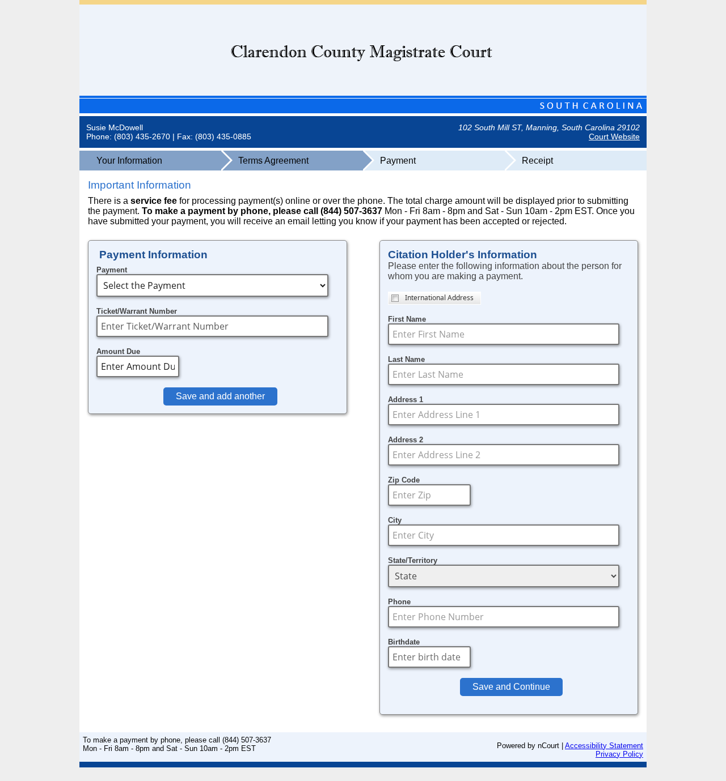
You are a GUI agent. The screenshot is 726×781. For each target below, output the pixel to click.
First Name (407, 319)
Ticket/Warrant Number (136, 311)
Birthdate (404, 642)
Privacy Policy (619, 754)
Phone (399, 602)
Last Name (406, 359)
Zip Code (404, 480)
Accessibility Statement (604, 745)
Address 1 (405, 399)
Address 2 (405, 440)
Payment (111, 270)
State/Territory (412, 560)
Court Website (614, 136)
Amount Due (118, 351)
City (395, 520)
